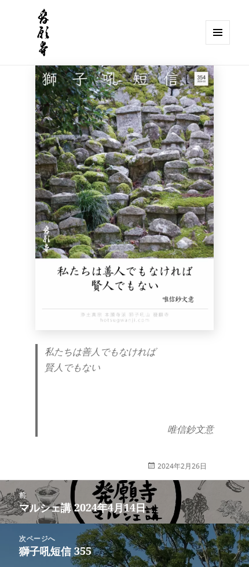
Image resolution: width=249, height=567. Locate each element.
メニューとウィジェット (217, 44)
